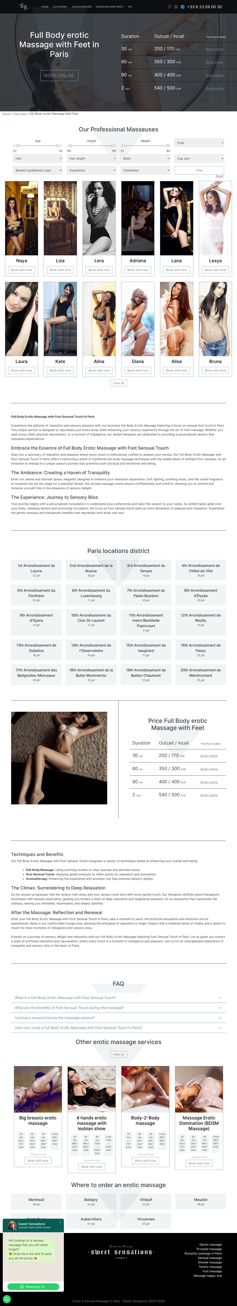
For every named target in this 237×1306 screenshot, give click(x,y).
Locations (59, 6)
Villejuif (146, 1201)
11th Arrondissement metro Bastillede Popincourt (146, 622)
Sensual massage (210, 1258)
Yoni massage (212, 1271)
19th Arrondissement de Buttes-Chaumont (146, 675)
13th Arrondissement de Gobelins (36, 650)
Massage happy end (208, 1275)
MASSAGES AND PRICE (109, 6)
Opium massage (210, 1244)
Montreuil (36, 1201)
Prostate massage (209, 1249)
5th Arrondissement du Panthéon (36, 595)
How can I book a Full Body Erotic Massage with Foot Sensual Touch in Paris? (78, 1027)
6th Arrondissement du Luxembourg (91, 595)
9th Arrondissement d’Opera (36, 620)
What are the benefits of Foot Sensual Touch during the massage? (69, 1007)
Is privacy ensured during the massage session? (55, 1017)
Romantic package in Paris (203, 1253)
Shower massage (210, 1262)
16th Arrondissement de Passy (201, 650)
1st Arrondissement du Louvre (36, 570)
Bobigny (91, 1201)
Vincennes (146, 1221)
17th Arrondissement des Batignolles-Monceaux (36, 675)
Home (45, 6)
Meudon (201, 1201)
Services (20, 113)
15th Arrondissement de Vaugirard (146, 650)
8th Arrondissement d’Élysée (200, 595)
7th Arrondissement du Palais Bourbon (146, 595)
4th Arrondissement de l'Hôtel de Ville (201, 570)
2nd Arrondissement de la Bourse (91, 570)
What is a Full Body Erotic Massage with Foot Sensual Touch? (65, 997)
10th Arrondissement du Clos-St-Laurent (91, 620)
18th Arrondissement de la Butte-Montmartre (91, 675)
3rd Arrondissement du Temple (146, 570)
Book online (59, 75)
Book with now (21, 270)
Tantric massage (210, 1267)
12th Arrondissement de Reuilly (201, 620)
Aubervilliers (91, 1221)
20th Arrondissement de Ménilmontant (201, 675)
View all (118, 383)
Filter (199, 170)
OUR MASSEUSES (82, 6)
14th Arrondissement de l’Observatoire (91, 650)
